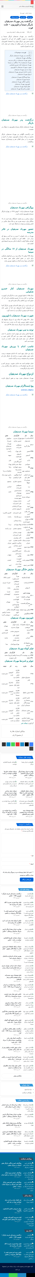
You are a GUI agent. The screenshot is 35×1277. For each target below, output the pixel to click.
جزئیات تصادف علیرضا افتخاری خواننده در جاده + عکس (9, 773)
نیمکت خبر (24, 723)
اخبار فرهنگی (14, 17)
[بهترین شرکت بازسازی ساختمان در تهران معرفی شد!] (28, 959)
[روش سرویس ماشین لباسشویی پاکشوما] (28, 1211)
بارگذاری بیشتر (17, 1076)
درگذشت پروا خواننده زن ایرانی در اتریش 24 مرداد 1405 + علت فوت (9, 812)
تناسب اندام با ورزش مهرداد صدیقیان (20, 72)
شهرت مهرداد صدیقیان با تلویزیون (21, 67)
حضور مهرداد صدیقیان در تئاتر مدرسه (19, 60)
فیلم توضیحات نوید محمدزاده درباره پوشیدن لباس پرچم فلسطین (26, 812)
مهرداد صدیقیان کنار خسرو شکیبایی (20, 65)
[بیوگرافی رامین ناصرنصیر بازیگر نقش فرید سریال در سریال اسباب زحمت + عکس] (28, 1186)
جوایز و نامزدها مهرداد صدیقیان (20, 89)
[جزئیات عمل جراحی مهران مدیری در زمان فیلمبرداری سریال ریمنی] (9, 785)
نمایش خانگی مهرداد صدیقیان (21, 82)
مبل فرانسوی (28, 1089)
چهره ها (22, 13)
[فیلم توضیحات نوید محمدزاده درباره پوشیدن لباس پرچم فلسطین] (25, 804)
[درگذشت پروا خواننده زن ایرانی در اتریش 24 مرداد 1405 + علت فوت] (9, 804)
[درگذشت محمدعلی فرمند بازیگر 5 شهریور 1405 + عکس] (28, 896)
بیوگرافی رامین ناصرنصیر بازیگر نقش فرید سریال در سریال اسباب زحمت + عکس (11, 1184)
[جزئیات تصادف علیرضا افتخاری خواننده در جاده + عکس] (9, 765)
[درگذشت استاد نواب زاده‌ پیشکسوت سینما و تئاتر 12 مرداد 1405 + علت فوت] (28, 1040)
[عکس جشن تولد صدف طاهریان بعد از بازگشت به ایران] (28, 1068)
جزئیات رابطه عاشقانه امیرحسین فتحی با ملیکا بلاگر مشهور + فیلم (26, 792)
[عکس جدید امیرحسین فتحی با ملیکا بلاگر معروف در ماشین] (28, 914)
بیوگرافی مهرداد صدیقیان (23, 58)
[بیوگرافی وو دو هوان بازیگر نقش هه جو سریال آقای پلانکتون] (28, 1125)
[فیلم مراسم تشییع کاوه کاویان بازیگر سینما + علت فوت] (28, 1022)
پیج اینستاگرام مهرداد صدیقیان (20, 77)
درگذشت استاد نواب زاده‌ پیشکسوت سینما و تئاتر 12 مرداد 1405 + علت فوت (12, 1040)
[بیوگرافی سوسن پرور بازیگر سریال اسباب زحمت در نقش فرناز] (28, 1176)
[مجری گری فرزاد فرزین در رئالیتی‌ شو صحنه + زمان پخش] (28, 1059)
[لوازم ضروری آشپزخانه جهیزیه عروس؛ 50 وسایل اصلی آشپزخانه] (28, 1221)
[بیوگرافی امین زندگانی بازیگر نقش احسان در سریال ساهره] (28, 1166)
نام (32, 855)
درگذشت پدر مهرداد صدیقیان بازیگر (20, 55)
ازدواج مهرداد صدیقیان (24, 74)
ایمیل (31, 864)
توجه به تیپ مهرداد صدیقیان (22, 69)
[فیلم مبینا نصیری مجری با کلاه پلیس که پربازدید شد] (28, 905)
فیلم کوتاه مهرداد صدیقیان (22, 86)
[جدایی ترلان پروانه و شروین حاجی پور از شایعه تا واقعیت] (28, 1005)
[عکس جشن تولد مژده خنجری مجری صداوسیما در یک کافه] (28, 996)
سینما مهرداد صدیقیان (23, 79)
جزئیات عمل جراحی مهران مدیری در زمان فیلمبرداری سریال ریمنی (10, 792)
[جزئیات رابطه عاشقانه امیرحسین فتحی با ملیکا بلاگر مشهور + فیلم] (25, 785)
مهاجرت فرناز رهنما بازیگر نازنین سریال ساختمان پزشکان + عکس (25, 773)
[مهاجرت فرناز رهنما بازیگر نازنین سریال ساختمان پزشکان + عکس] (25, 765)
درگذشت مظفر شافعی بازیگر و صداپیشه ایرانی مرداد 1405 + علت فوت (11, 1031)
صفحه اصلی (28, 13)
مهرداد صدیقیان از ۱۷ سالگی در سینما (19, 62)
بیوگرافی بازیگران (27, 1092)
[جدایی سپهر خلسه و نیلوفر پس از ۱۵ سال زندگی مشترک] (28, 1050)
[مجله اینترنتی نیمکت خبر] (26, 6)
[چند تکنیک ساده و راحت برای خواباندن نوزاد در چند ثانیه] (28, 1202)
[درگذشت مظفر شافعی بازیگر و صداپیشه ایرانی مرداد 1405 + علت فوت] (28, 1031)
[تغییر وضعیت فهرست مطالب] (29, 52)
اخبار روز (23, 17)
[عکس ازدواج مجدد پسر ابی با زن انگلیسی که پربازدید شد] (28, 923)
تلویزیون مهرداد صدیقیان (22, 84)
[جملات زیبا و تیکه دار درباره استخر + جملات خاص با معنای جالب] (28, 1108)
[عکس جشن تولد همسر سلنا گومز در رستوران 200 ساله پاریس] (28, 1014)
